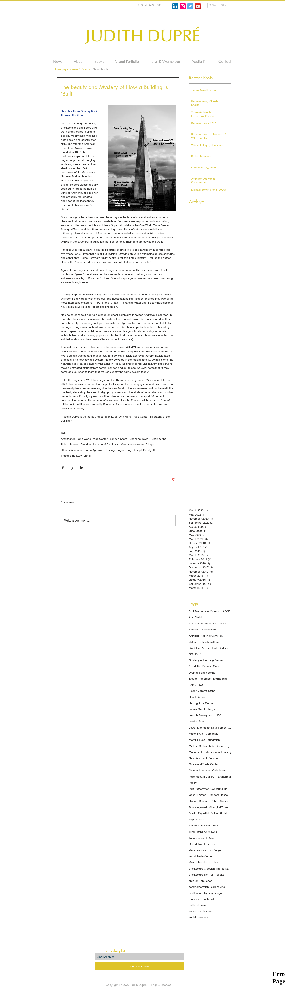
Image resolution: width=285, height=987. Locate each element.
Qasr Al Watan (197, 794)
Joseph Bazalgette (145, 450)
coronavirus (218, 886)
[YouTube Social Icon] (198, 6)
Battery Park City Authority (205, 641)
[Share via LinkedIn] (82, 468)
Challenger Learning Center (206, 660)
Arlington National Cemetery (206, 635)
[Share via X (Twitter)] (72, 468)
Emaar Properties (200, 678)
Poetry (193, 782)
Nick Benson (210, 758)
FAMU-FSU (196, 684)
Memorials (211, 733)
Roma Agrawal (93, 450)
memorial (194, 899)
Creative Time (210, 666)
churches (206, 880)
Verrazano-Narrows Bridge (137, 444)
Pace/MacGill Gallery (201, 776)
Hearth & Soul (197, 697)
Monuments (196, 752)
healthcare (195, 893)
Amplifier (194, 629)
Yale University (198, 862)
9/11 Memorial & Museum (204, 611)
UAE (211, 837)
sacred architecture (200, 911)
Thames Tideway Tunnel (76, 455)
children (194, 880)
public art (208, 899)
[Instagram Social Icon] (183, 6)
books (220, 874)
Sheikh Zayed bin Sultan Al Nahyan (210, 813)
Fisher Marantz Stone (202, 690)
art (212, 874)
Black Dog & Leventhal (203, 647)
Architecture (68, 438)
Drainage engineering (118, 450)
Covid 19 (194, 666)
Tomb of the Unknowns (203, 831)
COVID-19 (195, 654)
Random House (218, 794)
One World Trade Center (93, 438)
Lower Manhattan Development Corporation (210, 727)
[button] (165, 61)
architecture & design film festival (209, 868)
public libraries (197, 905)
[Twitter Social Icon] (190, 6)
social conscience (199, 917)
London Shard (118, 438)
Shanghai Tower (139, 438)
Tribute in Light (198, 837)
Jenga (211, 709)
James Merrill (197, 709)
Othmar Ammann (71, 450)
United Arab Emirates (202, 843)
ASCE (226, 611)
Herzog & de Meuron (201, 703)
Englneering (159, 438)
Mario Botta (196, 733)
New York (194, 758)
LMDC (218, 715)
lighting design (213, 893)
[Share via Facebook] (63, 468)
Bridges (223, 647)
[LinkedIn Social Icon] (175, 6)
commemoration (199, 886)
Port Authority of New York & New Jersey (210, 788)
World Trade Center (201, 856)
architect (214, 862)
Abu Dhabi (195, 617)
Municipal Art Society (218, 752)
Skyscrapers (196, 819)
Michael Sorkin (198, 746)
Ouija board (219, 770)
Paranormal (224, 776)
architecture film (198, 874)
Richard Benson (198, 801)
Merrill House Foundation (204, 739)
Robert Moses (69, 444)
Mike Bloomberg (219, 746)
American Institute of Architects (100, 444)
